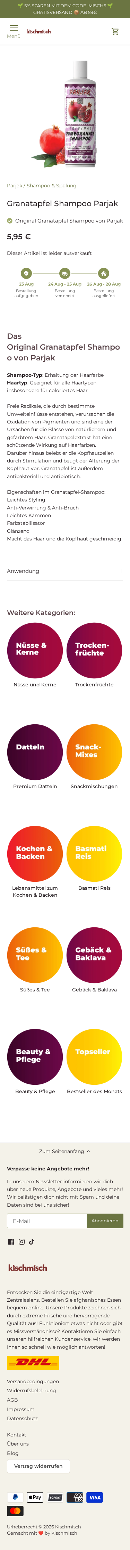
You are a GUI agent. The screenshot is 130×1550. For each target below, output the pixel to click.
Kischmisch (68, 1526)
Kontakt (16, 1435)
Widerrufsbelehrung (31, 1390)
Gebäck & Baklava (94, 990)
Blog (13, 1453)
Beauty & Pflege (35, 1091)
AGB (12, 1400)
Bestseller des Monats (94, 1091)
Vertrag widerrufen (38, 1466)
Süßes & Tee (35, 990)
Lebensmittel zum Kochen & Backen (35, 891)
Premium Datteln (35, 786)
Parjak (14, 185)
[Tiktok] (32, 1241)
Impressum (21, 1409)
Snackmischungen (94, 786)
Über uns (18, 1444)
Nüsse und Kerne (35, 684)
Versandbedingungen (33, 1381)
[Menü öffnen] (14, 28)
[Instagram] (22, 1241)
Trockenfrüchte (94, 684)
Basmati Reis (94, 888)
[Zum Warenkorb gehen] (115, 31)
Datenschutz (22, 1418)
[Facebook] (11, 1241)
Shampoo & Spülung (52, 185)
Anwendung (23, 571)
